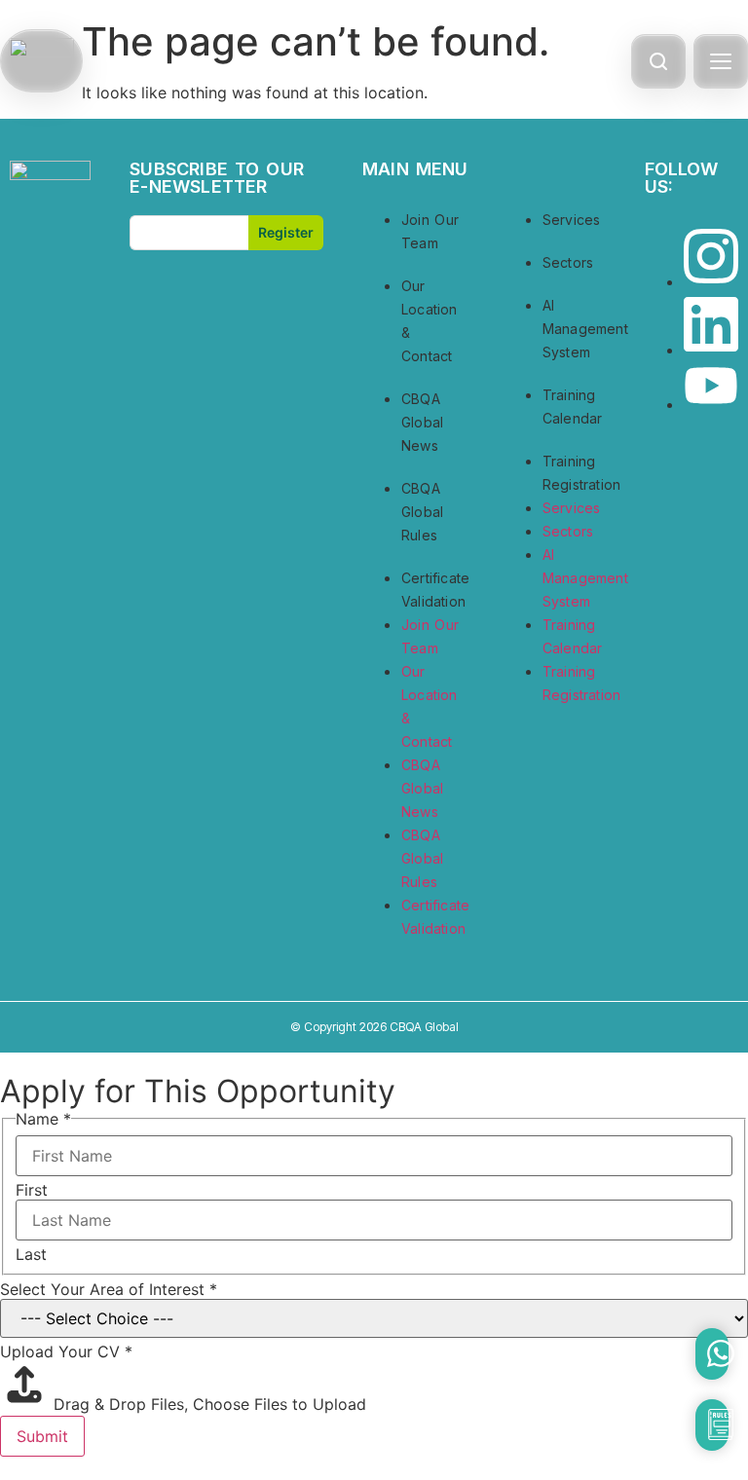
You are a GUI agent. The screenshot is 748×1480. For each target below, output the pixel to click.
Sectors (567, 262)
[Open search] (658, 61)
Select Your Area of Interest (108, 1289)
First (32, 1190)
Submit (42, 1436)
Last (31, 1254)
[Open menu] (720, 61)
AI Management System (585, 328)
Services (571, 219)
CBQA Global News (422, 422)
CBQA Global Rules (422, 511)
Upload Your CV (66, 1351)
